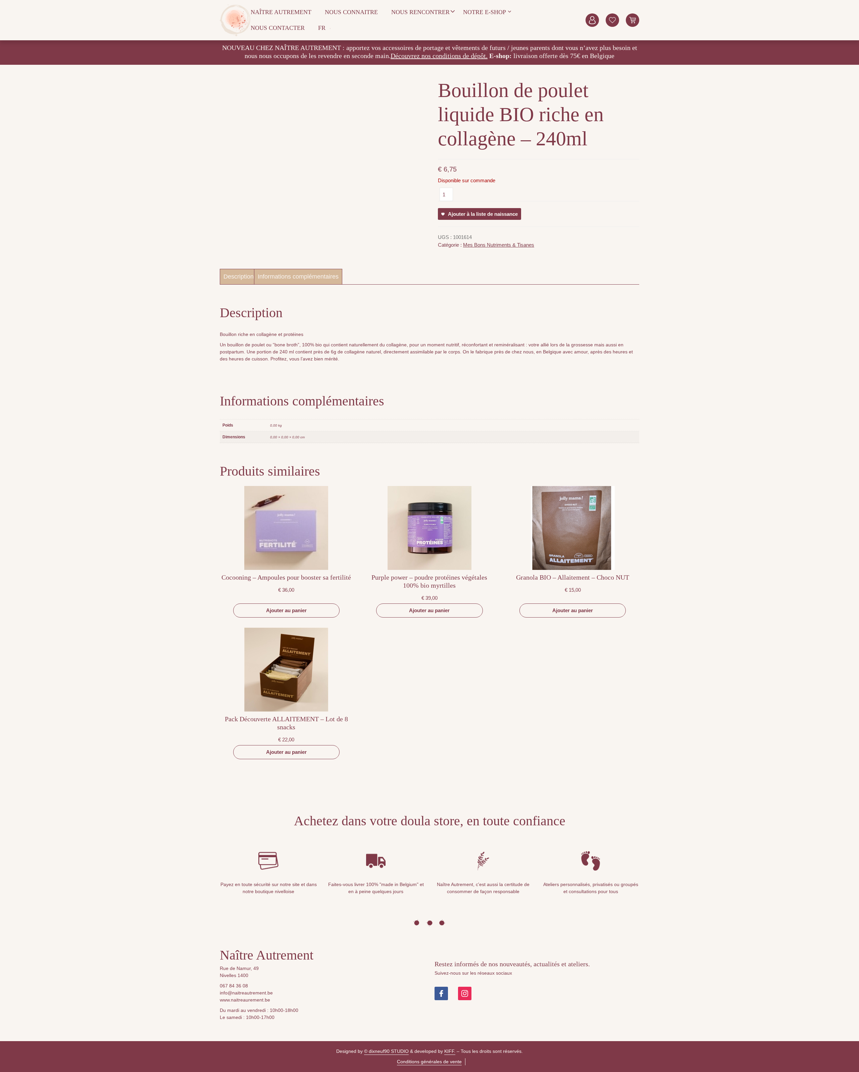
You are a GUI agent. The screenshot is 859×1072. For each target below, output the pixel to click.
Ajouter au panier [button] (286, 610)
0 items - (632, 20)
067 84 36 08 (234, 985)
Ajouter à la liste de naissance (483, 214)
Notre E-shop (484, 12)
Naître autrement (281, 12)
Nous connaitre (351, 12)
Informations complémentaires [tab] (298, 276)
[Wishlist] (612, 20)
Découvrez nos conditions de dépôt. (439, 55)
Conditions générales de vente (429, 1061)
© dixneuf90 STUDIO (386, 1051)
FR (321, 28)
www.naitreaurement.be (245, 1000)
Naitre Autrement (235, 20)
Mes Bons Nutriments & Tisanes (498, 245)
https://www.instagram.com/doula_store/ (464, 993)
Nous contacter (278, 28)
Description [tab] (238, 276)
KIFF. (449, 1051)
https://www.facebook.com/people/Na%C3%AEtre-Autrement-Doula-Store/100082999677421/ (441, 993)
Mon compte (592, 20)
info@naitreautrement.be (246, 992)
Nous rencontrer (420, 12)
